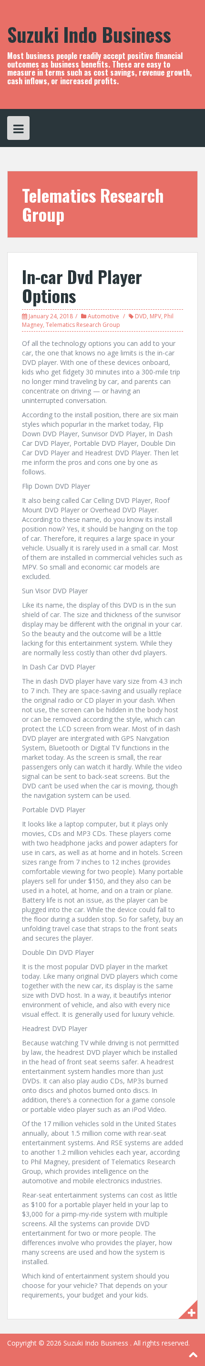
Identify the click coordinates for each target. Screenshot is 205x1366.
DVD (141, 316)
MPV (155, 316)
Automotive (103, 316)
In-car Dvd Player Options (82, 286)
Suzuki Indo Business (89, 34)
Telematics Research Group (83, 325)
